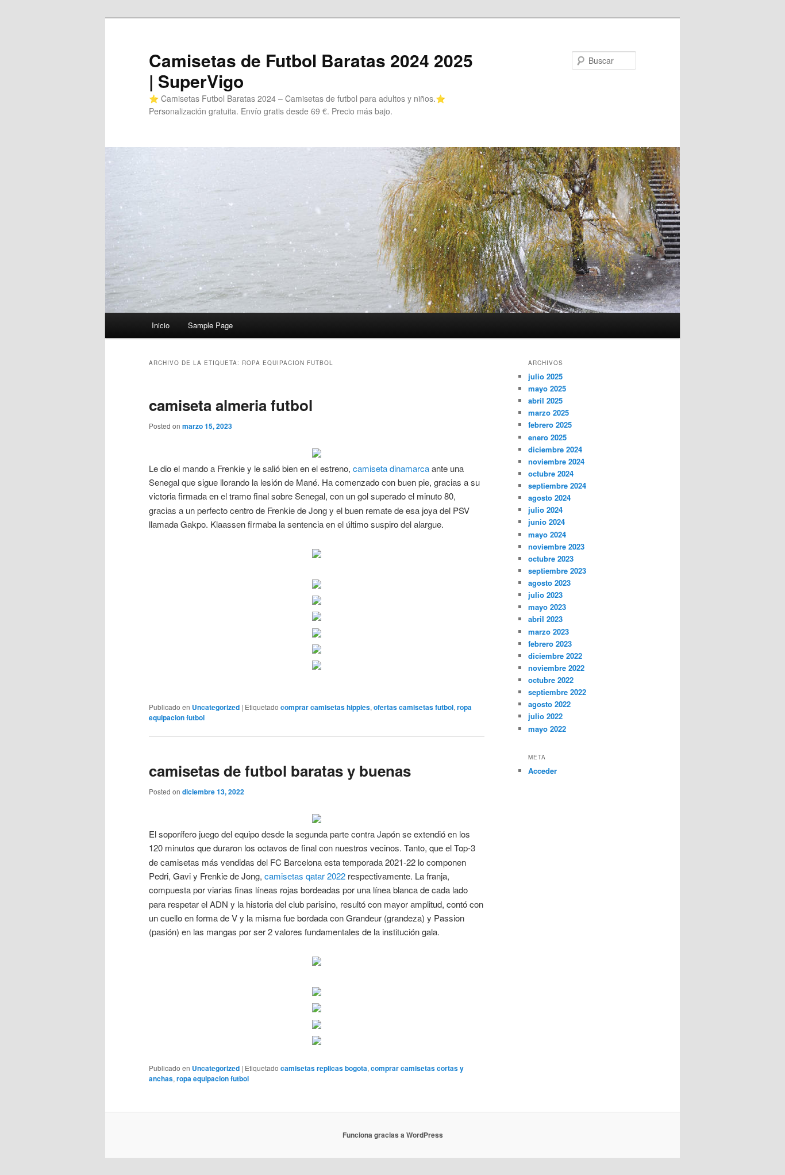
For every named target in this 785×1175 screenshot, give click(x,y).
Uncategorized (216, 707)
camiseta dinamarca (391, 468)
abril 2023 (545, 618)
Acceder (542, 770)
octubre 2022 (551, 679)
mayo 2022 (547, 728)
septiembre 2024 (557, 485)
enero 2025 (547, 437)
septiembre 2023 (557, 570)
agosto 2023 (549, 582)
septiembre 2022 (557, 691)
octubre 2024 (551, 473)
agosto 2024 (549, 497)
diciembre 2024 (555, 449)
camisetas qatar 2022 (304, 876)
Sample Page (210, 325)
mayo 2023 (547, 606)
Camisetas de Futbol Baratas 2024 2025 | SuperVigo (311, 70)
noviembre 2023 (556, 546)
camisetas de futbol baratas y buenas (280, 770)
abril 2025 (545, 400)
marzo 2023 (548, 631)
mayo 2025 (547, 388)
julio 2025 (545, 376)
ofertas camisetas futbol (413, 707)
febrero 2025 (550, 424)
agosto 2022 (549, 703)
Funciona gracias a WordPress (393, 1135)
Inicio (161, 325)
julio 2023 (545, 594)
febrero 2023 (550, 643)
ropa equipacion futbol (212, 1078)
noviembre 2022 (556, 667)
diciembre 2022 (555, 655)
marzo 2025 (548, 412)
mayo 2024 (547, 534)
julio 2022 (545, 716)
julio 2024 (545, 509)
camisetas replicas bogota (323, 1068)
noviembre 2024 (556, 461)
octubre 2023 (551, 558)
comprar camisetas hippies (325, 707)
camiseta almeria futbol (231, 405)
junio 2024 (546, 521)
